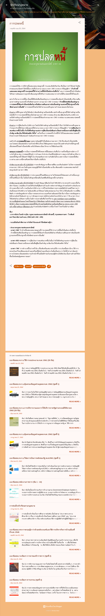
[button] (79, 22)
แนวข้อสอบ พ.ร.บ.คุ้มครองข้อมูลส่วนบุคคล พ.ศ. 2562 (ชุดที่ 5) (34, 434)
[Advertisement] (93, 49)
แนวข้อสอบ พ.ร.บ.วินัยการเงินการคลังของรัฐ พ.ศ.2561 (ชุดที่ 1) (35, 458)
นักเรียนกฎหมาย (19, 4)
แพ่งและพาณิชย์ (39, 266)
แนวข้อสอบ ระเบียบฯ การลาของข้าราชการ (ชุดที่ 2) (30, 556)
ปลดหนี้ (28, 266)
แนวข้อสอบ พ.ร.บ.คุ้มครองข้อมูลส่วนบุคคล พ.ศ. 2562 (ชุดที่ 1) (34, 384)
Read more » (75, 378)
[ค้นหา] (98, 5)
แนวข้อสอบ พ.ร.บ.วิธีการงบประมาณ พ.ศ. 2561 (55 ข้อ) (32, 360)
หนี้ (49, 266)
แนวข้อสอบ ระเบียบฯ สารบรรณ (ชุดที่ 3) (26, 580)
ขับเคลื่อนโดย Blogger (54, 606)
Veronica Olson (55, 610)
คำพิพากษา (19, 266)
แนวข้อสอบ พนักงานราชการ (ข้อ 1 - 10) (26, 482)
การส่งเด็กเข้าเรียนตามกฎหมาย (22, 506)
